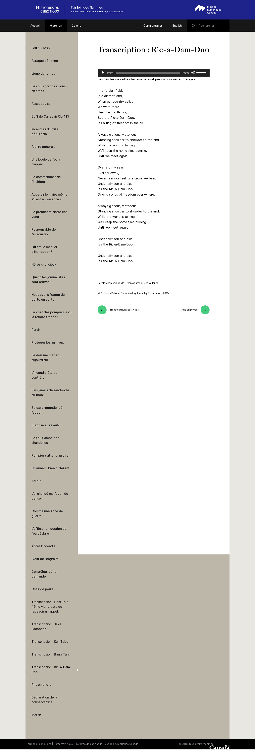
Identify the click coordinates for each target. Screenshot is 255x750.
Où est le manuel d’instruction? (44, 249)
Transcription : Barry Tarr (50, 654)
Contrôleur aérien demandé (44, 574)
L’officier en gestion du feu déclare (48, 531)
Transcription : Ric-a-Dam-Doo (51, 669)
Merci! (36, 715)
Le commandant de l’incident (46, 179)
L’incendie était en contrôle (45, 375)
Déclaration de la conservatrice (44, 699)
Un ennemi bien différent (50, 468)
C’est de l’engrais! (44, 559)
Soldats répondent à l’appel (47, 410)
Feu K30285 (40, 48)
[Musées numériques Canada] (208, 9)
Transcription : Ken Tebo (49, 642)
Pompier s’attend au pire (50, 455)
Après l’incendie (43, 546)
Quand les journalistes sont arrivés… (48, 279)
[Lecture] (103, 73)
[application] (154, 73)
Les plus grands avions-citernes (49, 88)
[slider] (202, 72)
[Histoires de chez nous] (49, 10)
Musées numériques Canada (121, 743)
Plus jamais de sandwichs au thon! (50, 392)
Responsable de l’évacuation (43, 231)
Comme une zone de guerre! (47, 513)
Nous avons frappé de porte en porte (48, 297)
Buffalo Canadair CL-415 (50, 116)
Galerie (76, 25)
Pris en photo (41, 685)
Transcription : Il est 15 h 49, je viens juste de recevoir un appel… (49, 606)
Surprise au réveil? (45, 425)
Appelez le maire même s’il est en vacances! (49, 196)
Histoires (56, 25)
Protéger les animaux (47, 342)
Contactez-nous (63, 743)
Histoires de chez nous (88, 743)
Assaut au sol (41, 104)
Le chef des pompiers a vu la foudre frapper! (51, 314)
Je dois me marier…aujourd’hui (46, 357)
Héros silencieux (43, 264)
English (177, 25)
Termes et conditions (38, 743)
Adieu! (36, 481)
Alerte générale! (43, 147)
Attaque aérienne (44, 61)
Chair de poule (42, 589)
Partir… (36, 330)
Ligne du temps (43, 73)
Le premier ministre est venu (49, 214)
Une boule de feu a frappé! (45, 161)
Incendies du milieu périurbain (45, 131)
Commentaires (153, 25)
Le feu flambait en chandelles (45, 440)
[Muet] (193, 73)
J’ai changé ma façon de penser (49, 496)
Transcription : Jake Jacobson (46, 626)
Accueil (35, 25)
